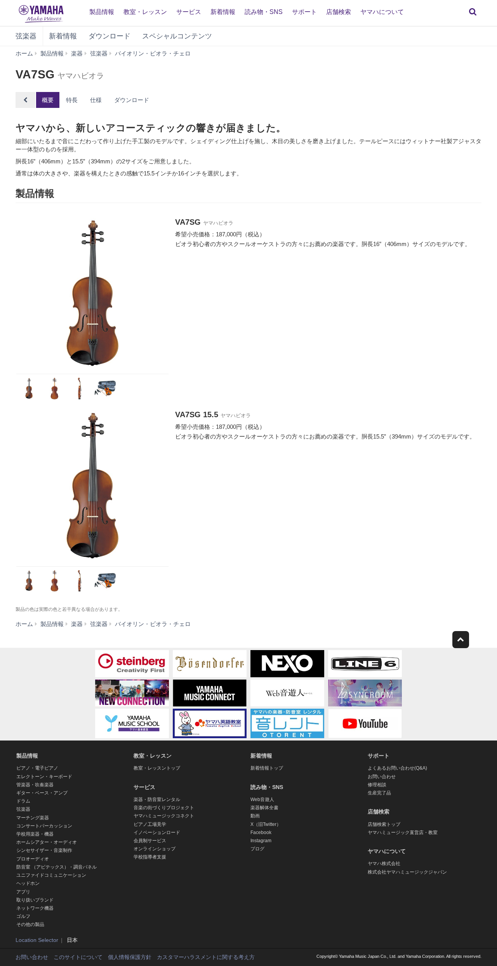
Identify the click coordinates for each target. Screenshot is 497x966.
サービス (188, 12)
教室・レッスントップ (157, 768)
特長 (72, 100)
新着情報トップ (266, 768)
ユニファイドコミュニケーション (51, 875)
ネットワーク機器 (35, 908)
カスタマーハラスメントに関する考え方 (206, 957)
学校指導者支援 (150, 857)
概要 (48, 100)
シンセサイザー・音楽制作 (44, 850)
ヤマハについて (382, 12)
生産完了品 (379, 793)
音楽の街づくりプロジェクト (164, 807)
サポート (304, 12)
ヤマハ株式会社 (384, 863)
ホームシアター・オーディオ (46, 842)
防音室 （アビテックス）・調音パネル (56, 867)
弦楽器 (26, 36)
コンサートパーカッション (44, 826)
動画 (255, 816)
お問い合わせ (382, 776)
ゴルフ (23, 916)
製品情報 (101, 12)
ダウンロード (109, 36)
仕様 (96, 100)
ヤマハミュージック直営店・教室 (403, 832)
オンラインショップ (155, 849)
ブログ (257, 849)
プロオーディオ (32, 859)
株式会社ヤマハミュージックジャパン (407, 872)
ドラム (23, 801)
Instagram (260, 840)
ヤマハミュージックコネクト (164, 816)
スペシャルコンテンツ (177, 36)
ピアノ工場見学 (150, 824)
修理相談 (377, 784)
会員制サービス (150, 840)
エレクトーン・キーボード (44, 776)
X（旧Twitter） (265, 824)
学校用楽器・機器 (35, 834)
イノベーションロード (157, 832)
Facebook (260, 832)
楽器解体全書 (264, 807)
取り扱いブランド (35, 900)
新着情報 (222, 12)
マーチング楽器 (32, 817)
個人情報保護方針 (129, 957)
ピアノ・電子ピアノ (37, 768)
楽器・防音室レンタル (157, 799)
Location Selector (37, 940)
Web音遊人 (262, 799)
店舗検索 (338, 12)
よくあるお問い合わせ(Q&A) (397, 768)
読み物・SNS (264, 12)
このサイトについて (78, 957)
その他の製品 (30, 924)
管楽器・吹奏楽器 (35, 784)
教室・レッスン (145, 12)
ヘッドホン (28, 883)
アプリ (23, 892)
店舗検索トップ (384, 824)
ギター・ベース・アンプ (42, 793)
